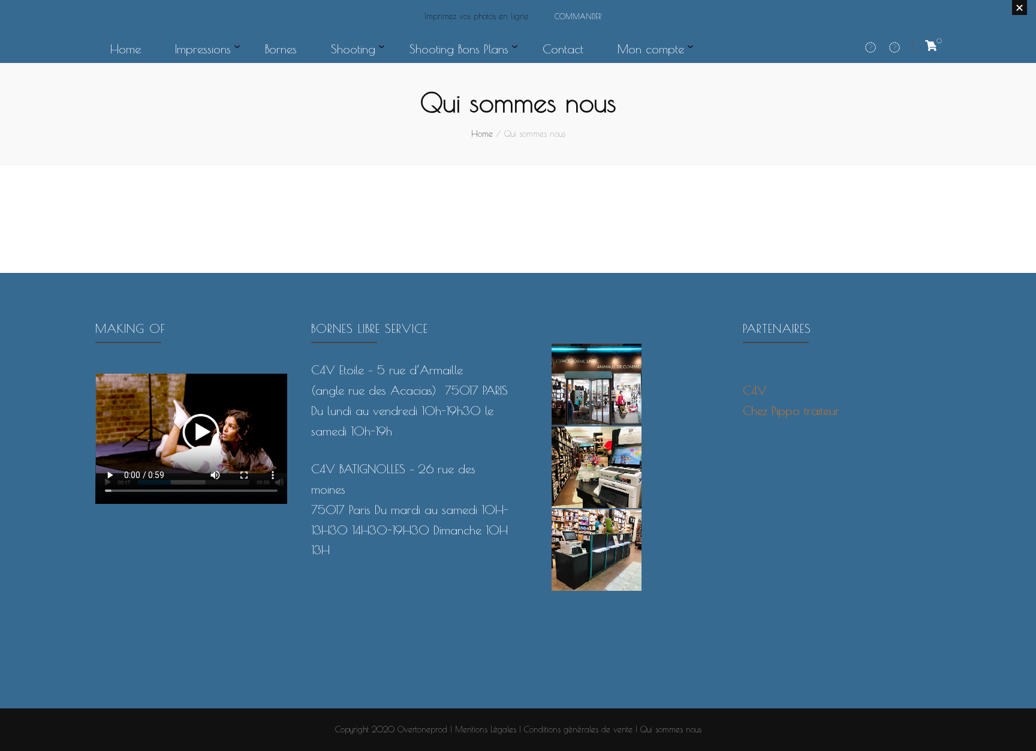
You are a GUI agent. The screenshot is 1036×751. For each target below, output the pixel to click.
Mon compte (651, 49)
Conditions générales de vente (578, 729)
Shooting (353, 49)
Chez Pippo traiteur (791, 410)
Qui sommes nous (670, 729)
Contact (563, 49)
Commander (578, 16)
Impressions (203, 49)
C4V (755, 390)
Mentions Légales (485, 729)
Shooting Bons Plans (458, 49)
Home (125, 49)
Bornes (281, 49)
